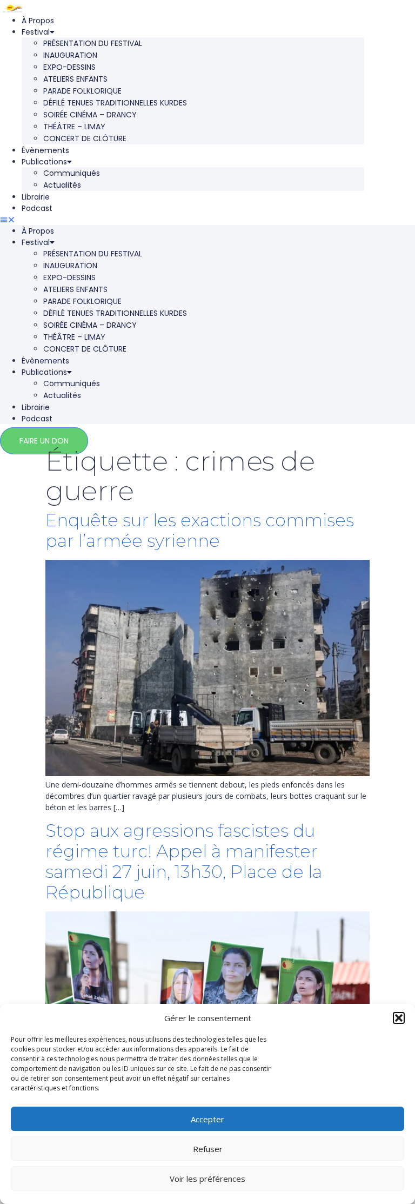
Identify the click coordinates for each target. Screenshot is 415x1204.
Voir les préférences (207, 1178)
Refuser (208, 1148)
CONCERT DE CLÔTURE (84, 138)
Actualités (62, 185)
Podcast (37, 208)
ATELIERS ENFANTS (75, 79)
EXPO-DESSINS (69, 67)
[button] (398, 1018)
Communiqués (71, 173)
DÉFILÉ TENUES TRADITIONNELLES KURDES (115, 102)
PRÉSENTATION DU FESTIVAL (92, 43)
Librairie (36, 196)
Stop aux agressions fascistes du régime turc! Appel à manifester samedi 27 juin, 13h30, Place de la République (183, 861)
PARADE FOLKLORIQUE (82, 90)
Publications (44, 161)
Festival (36, 32)
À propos (38, 20)
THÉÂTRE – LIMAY (74, 126)
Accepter (207, 1119)
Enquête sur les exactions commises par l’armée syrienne (199, 530)
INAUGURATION (70, 55)
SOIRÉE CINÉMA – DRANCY (90, 114)
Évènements (45, 150)
